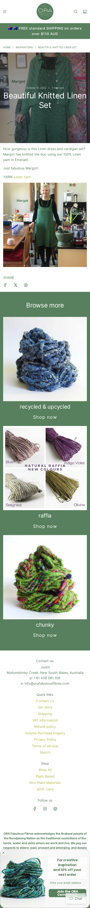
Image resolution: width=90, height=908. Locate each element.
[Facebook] (34, 808)
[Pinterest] (55, 808)
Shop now (45, 417)
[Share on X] (15, 285)
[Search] (75, 11)
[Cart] (84, 11)
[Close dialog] (3, 852)
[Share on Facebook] (5, 285)
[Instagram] (45, 808)
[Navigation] (4, 11)
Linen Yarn (22, 177)
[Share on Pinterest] (25, 285)
